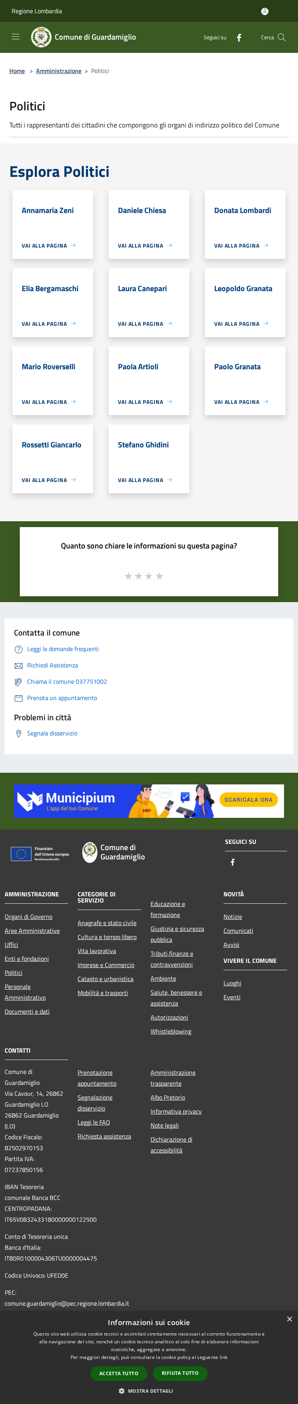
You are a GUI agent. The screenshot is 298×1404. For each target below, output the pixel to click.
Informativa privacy (176, 1111)
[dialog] (149, 1357)
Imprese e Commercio (106, 964)
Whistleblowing (171, 1031)
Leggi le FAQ (94, 1122)
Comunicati (238, 930)
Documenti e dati (27, 1011)
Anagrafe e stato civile (107, 922)
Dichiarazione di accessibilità (171, 1145)
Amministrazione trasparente (173, 1078)
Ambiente (163, 978)
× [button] (289, 1319)
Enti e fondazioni (27, 958)
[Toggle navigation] (15, 36)
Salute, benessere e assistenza (176, 998)
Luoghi (232, 983)
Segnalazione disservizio (95, 1103)
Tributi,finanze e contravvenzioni (172, 959)
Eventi (232, 997)
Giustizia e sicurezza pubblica (177, 934)
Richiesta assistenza (104, 1136)
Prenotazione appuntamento (97, 1078)
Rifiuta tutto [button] (180, 1373)
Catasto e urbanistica (105, 978)
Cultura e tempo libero (107, 936)
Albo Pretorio (168, 1097)
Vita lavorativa (97, 950)
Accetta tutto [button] (119, 1373)
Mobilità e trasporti (103, 992)
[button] (149, 1391)
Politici (14, 972)
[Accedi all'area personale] (264, 11)
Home (17, 70)
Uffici (11, 944)
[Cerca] (281, 37)
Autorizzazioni (169, 1017)
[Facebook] (236, 37)
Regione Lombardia (37, 11)
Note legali (165, 1125)
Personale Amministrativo (25, 992)
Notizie (233, 916)
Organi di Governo (28, 916)
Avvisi (231, 944)
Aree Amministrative (32, 930)
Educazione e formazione (168, 909)
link (223, 1357)
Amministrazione (58, 70)
